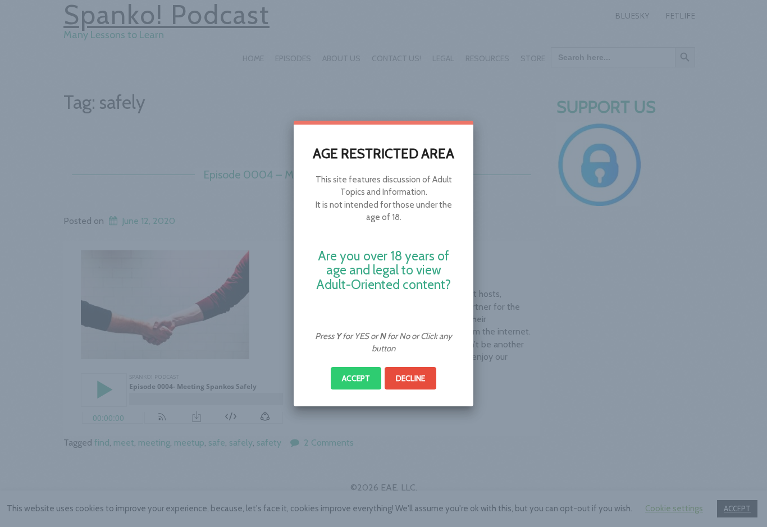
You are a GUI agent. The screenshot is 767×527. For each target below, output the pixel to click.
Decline (410, 378)
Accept (356, 378)
